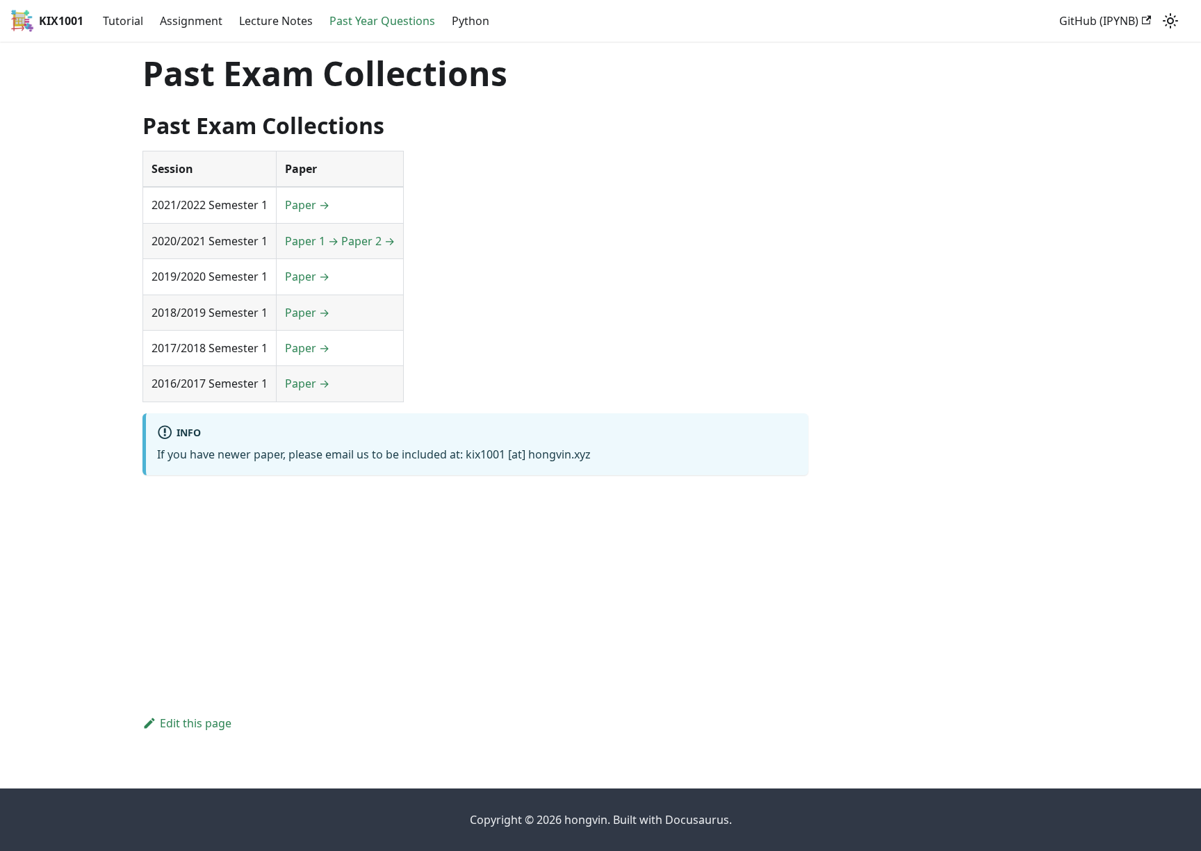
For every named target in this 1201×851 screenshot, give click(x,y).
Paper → (307, 205)
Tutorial (123, 20)
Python (470, 20)
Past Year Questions (382, 20)
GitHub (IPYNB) (1098, 20)
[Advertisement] (475, 583)
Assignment (191, 20)
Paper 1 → (311, 241)
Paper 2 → (368, 241)
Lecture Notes (276, 20)
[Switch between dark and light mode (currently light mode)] (1170, 21)
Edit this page (195, 723)
